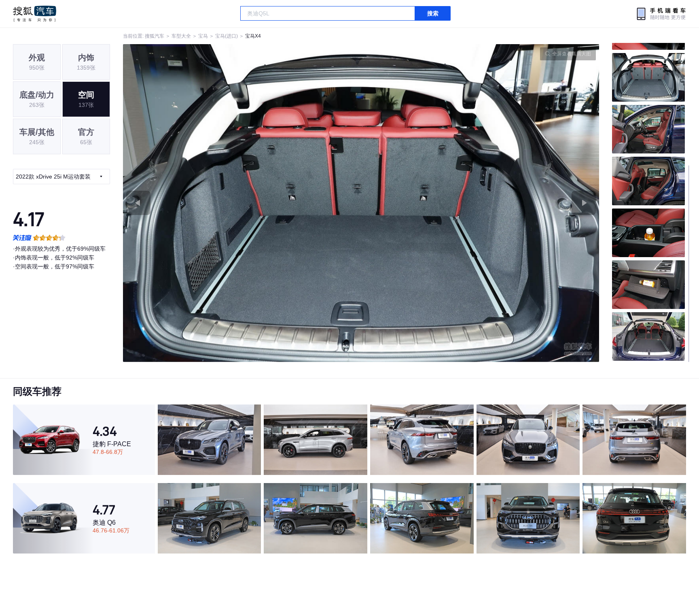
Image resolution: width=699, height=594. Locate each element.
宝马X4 (253, 36)
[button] (242, 203)
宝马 (203, 36)
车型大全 (181, 36)
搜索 (432, 13)
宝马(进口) (226, 36)
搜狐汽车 (34, 14)
